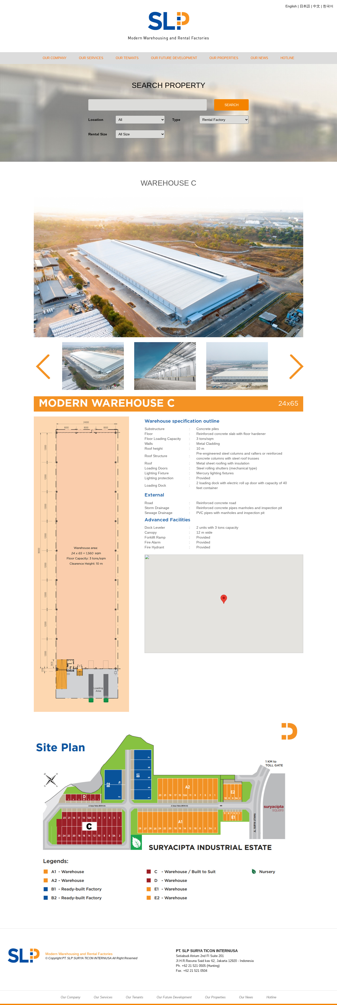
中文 (316, 6)
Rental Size (97, 134)
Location (95, 120)
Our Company (55, 58)
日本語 (305, 6)
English (291, 6)
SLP (168, 26)
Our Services (91, 58)
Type (176, 120)
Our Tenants (127, 58)
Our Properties (223, 58)
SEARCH (232, 105)
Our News (259, 58)
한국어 (328, 6)
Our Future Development (174, 58)
